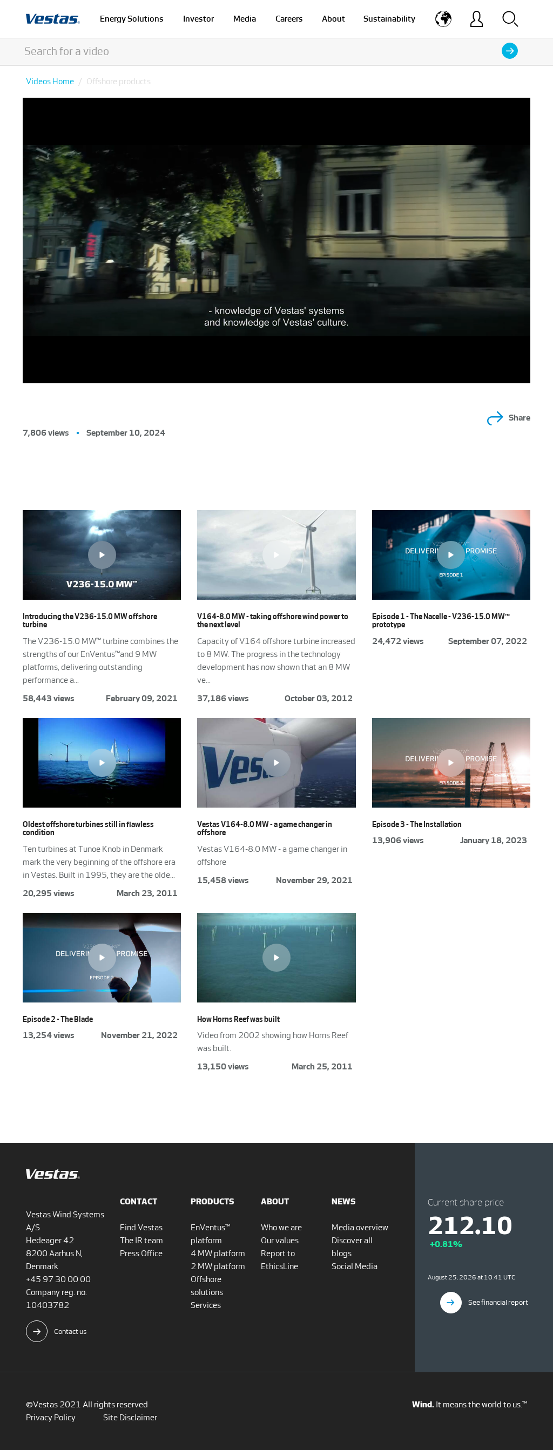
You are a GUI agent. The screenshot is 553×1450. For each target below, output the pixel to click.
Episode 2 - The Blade (58, 1019)
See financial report (498, 1302)
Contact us (70, 1331)
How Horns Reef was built (238, 1019)
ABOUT (275, 1201)
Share (519, 417)
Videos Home (50, 81)
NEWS (344, 1201)
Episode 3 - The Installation (417, 825)
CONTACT (138, 1201)
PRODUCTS (212, 1201)
